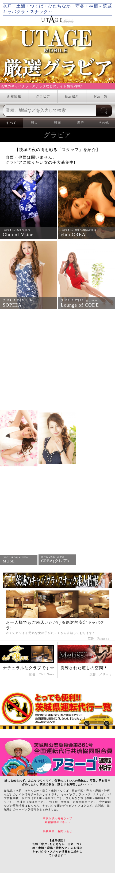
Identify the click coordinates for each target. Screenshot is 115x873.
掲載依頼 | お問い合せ (57, 831)
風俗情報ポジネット (57, 822)
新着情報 (14, 96)
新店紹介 (72, 96)
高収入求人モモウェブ (57, 818)
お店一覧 (101, 96)
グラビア (43, 96)
